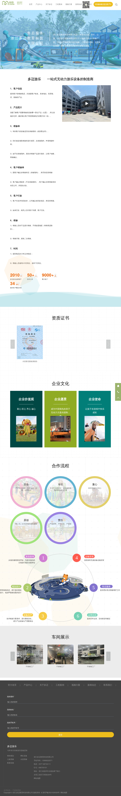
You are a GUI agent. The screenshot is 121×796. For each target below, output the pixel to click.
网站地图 (37, 778)
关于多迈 (49, 4)
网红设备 (23, 755)
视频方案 (68, 4)
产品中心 (39, 4)
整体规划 (10, 755)
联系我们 (108, 684)
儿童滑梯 (10, 759)
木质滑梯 (23, 759)
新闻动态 (78, 4)
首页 (30, 4)
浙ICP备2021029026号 (51, 792)
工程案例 (59, 4)
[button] (12, 344)
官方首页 (12, 684)
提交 (60, 734)
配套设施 (10, 763)
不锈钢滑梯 (16, 790)
